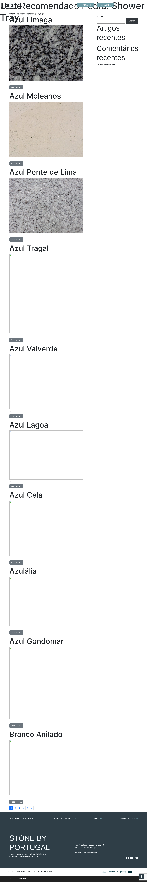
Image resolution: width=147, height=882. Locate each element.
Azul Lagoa (28, 424)
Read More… (16, 87)
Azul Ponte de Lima (43, 172)
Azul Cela (25, 494)
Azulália (23, 571)
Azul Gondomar (36, 641)
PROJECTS (86, 5)
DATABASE (106, 5)
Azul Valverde (33, 348)
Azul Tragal (29, 248)
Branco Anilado (36, 734)
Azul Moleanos (35, 95)
